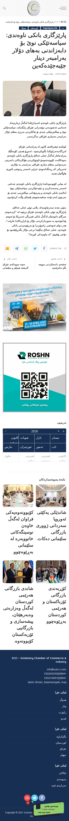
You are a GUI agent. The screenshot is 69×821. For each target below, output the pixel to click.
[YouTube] (27, 798)
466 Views (48, 74)
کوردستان (34, 28)
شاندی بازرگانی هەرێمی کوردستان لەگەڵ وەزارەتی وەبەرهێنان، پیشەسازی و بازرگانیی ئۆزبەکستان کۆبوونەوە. (18, 615)
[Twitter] (35, 248)
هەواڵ (23, 28)
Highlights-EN (50, 28)
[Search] (5, 8)
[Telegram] (16, 248)
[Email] (7, 248)
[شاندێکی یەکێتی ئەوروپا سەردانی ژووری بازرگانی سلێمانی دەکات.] (51, 495)
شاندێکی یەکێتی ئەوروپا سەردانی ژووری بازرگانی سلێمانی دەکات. (51, 525)
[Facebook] (44, 248)
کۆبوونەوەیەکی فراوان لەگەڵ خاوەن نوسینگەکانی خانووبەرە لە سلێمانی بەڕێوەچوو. (19, 531)
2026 (34, 431)
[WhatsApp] (25, 248)
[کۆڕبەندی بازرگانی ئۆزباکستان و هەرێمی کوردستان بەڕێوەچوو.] (51, 571)
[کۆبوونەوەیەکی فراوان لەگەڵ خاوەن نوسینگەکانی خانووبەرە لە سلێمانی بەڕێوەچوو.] (18, 495)
